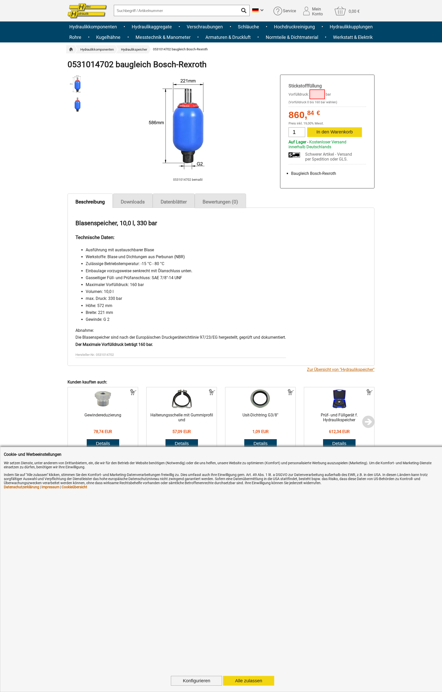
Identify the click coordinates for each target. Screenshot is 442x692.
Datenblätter (174, 202)
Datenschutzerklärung (21, 487)
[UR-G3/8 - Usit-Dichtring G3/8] (260, 407)
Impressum (50, 487)
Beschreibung (90, 202)
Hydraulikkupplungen (351, 26)
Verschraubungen (205, 26)
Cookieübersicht (74, 487)
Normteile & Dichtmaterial (292, 37)
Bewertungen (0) (220, 202)
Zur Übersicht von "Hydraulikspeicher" (340, 369)
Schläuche (248, 26)
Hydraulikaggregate (152, 26)
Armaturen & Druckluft (228, 37)
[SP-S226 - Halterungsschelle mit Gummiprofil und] (181, 407)
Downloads (133, 202)
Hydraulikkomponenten (93, 26)
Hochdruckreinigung (294, 26)
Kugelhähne (108, 37)
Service (289, 10)
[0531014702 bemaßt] (188, 175)
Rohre (75, 37)
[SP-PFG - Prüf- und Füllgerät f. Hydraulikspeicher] (339, 407)
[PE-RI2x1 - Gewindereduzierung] (103, 407)
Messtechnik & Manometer (163, 37)
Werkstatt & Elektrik (353, 37)
